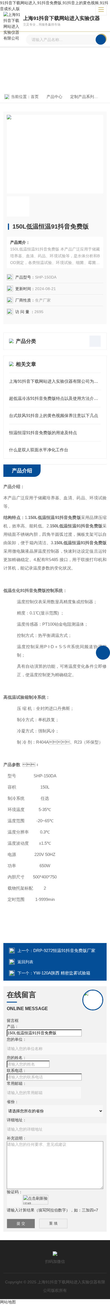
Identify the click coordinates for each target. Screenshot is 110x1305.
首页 (35, 96)
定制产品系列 (82, 96)
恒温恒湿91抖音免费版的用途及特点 (43, 432)
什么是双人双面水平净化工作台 (38, 449)
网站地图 (8, 1302)
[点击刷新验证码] (35, 1199)
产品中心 (54, 96)
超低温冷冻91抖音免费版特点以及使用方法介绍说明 (55, 398)
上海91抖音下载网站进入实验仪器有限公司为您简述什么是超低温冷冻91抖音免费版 (55, 381)
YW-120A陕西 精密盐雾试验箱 (61, 973)
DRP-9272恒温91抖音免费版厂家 (64, 950)
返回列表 (25, 962)
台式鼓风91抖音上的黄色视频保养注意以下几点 (53, 415)
